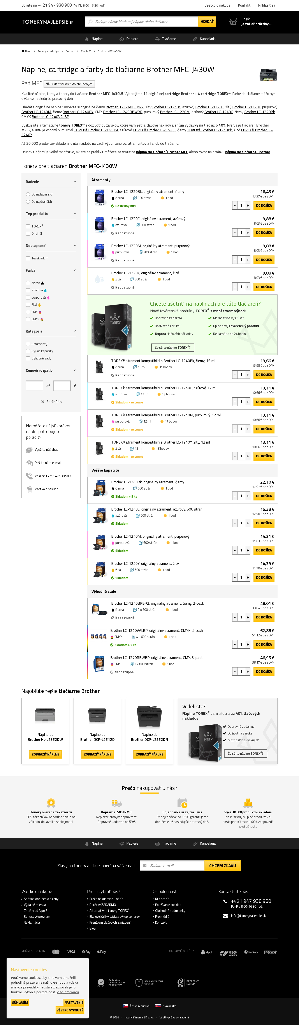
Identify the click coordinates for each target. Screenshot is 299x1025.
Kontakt (161, 922)
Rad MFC (86, 51)
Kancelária (207, 39)
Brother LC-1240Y (166, 107)
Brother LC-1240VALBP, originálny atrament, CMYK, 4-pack (156, 630)
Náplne (97, 39)
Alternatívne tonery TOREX (110, 910)
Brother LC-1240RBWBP (122, 112)
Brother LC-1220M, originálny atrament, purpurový (150, 246)
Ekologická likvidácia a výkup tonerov (115, 916)
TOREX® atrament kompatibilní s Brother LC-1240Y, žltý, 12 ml (160, 442)
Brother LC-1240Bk (78, 112)
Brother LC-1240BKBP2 (125, 107)
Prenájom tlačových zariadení (110, 922)
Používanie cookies (168, 904)
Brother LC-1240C (218, 112)
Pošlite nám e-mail (48, 462)
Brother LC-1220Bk (259, 112)
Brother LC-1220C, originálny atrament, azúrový (148, 219)
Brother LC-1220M (175, 112)
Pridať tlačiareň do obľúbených (72, 83)
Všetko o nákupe (46, 488)
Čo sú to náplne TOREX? (173, 347)
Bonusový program (37, 916)
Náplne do (45, 737)
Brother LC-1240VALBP (50, 117)
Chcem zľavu (222, 865)
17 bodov (168, 394)
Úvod (28, 51)
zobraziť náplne (45, 754)
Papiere (131, 39)
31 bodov (165, 367)
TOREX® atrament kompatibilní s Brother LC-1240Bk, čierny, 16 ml (163, 361)
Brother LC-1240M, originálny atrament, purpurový (150, 536)
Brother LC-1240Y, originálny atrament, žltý (145, 563)
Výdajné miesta (35, 904)
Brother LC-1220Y (246, 107)
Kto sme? (162, 898)
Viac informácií (68, 992)
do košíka (264, 205)
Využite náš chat (46, 449)
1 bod (169, 197)
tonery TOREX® (72, 125)
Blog (92, 928)
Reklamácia (32, 922)
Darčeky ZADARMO (103, 904)
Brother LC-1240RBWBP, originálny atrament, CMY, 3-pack (156, 657)
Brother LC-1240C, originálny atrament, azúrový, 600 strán (156, 509)
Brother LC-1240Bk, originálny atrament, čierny (147, 482)
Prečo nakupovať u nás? (106, 898)
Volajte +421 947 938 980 (52, 475)
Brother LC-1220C (209, 107)
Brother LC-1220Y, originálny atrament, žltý (145, 273)
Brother (69, 51)
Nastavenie (74, 1002)
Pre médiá (162, 916)
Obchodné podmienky (170, 910)
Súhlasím (20, 1002)
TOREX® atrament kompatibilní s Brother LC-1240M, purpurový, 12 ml (166, 415)
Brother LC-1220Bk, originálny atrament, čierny (147, 191)
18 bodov (162, 448)
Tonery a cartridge (48, 51)
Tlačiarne (168, 39)
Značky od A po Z (35, 910)
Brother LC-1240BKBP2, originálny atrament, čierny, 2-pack (157, 603)
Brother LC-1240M (36, 112)
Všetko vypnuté (70, 1010)
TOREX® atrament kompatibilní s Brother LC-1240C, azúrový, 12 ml (163, 388)
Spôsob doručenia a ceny (41, 898)
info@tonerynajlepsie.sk (248, 915)
